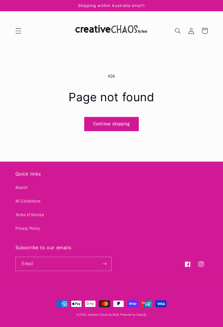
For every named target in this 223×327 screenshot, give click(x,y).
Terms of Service (29, 215)
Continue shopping (111, 124)
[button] (18, 30)
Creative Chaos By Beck (103, 314)
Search (21, 187)
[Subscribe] (104, 264)
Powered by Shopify (133, 314)
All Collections (28, 201)
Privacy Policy (27, 228)
